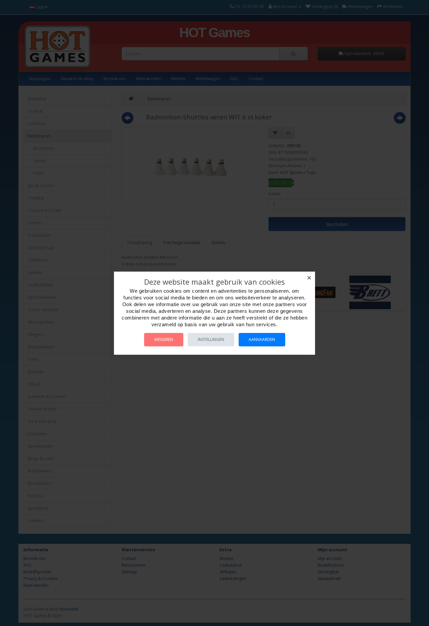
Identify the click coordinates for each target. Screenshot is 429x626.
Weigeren (163, 339)
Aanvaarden (262, 339)
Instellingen (211, 339)
